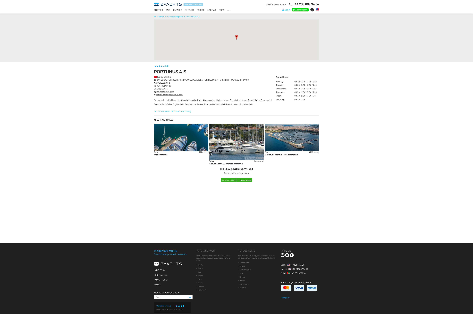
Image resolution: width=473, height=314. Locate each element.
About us (160, 270)
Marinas (211, 10)
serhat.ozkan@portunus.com (169, 94)
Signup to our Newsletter (167, 292)
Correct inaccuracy (182, 111)
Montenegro (244, 284)
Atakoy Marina (161, 154)
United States (244, 263)
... (228, 10)
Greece (200, 268)
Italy (199, 272)
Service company (175, 16)
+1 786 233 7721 (297, 264)
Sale (168, 10)
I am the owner (163, 111)
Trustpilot (285, 297)
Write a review (245, 180)
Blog (157, 284)
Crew (221, 10)
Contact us (161, 275)
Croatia (200, 265)
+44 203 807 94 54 (306, 4)
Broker (200, 10)
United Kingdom (245, 270)
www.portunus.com (165, 91)
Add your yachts (166, 250)
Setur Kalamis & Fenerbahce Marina (226, 163)
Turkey (200, 283)
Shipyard (189, 10)
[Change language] (317, 10)
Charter (158, 10)
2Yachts (160, 16)
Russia (242, 266)
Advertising (161, 279)
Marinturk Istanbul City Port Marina (281, 154)
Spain (200, 279)
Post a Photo (229, 180)
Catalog (177, 10)
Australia (243, 288)
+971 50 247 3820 (298, 273)
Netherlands (202, 290)
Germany (201, 286)
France (200, 276)
